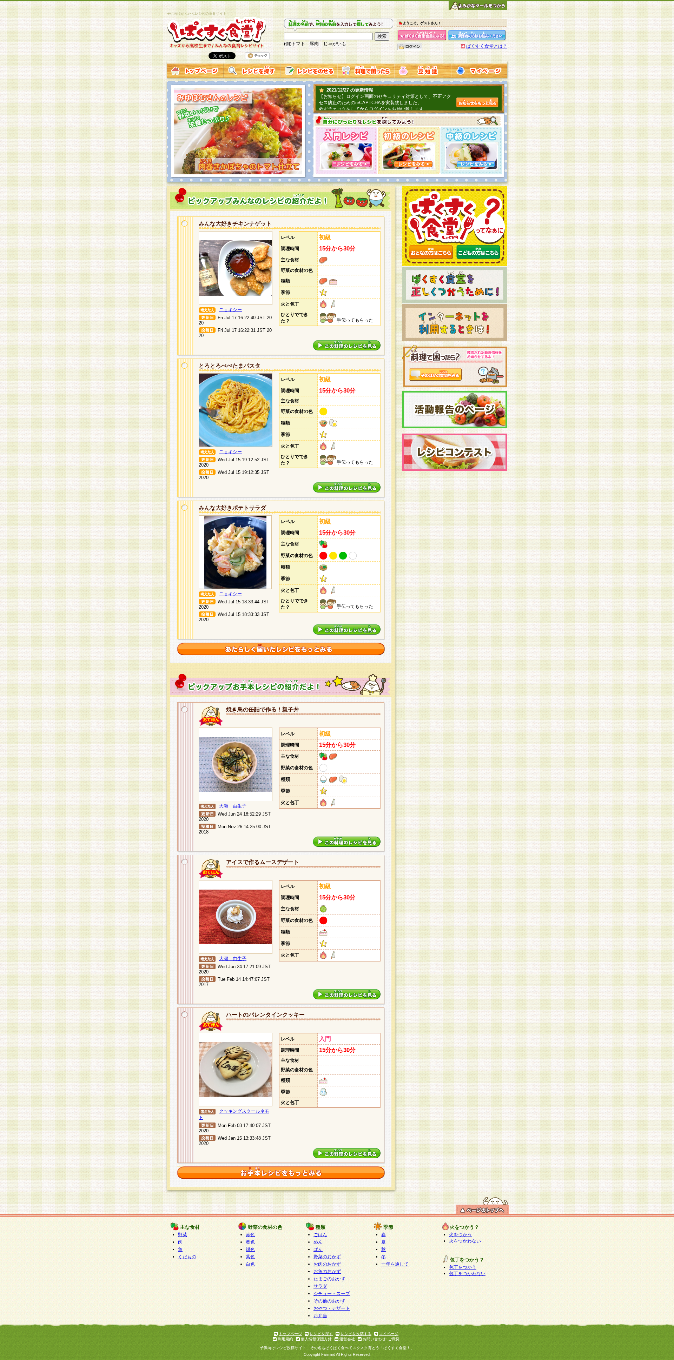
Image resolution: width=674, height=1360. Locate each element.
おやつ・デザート (331, 1308)
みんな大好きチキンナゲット (235, 224)
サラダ (320, 1286)
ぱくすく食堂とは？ (486, 46)
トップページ (290, 1334)
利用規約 (285, 1339)
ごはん (320, 1234)
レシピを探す (321, 1334)
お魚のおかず (327, 1271)
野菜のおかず (327, 1256)
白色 (250, 1264)
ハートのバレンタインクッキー (265, 1015)
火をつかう (460, 1234)
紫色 (250, 1256)
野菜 (182, 1234)
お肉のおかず (327, 1264)
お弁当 (320, 1315)
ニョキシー (230, 309)
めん (318, 1242)
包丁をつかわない (467, 1273)
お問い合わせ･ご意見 (381, 1339)
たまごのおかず (329, 1278)
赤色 (250, 1234)
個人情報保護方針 (316, 1339)
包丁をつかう (462, 1267)
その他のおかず (329, 1301)
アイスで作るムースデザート (262, 862)
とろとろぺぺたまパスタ (229, 366)
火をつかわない (465, 1241)
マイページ (388, 1334)
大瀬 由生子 (232, 806)
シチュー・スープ (331, 1293)
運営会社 (347, 1339)
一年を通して (395, 1264)
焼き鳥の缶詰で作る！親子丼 (262, 709)
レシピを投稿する (356, 1334)
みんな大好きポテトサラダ (232, 508)
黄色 (250, 1242)
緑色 (250, 1249)
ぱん (318, 1249)
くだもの (187, 1256)
